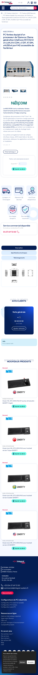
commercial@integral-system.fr (16, 588)
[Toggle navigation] (3, 8)
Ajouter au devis (20, 169)
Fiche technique (10, 152)
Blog (2, 642)
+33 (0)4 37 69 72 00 (12, 585)
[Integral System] (6, 2)
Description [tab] (19, 248)
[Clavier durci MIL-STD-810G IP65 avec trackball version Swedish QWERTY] (19, 478)
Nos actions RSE (6, 640)
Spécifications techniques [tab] (19, 253)
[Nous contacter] (35, 2)
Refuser (22, 662)
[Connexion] (28, 3)
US (19, 2)
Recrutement (5, 638)
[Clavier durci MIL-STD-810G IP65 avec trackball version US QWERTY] (19, 525)
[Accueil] (1, 13)
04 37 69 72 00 (9, 232)
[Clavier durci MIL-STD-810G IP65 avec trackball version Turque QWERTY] (19, 430)
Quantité (14, 164)
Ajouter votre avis (19, 328)
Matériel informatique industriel (11, 616)
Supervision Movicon (7, 618)
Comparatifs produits (7, 625)
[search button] (35, 8)
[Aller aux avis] (7, 97)
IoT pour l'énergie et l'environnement (12, 622)
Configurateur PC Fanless (9, 605)
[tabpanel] (19, 274)
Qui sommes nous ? (7, 634)
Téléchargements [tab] (19, 258)
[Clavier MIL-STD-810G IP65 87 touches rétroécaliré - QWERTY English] (19, 383)
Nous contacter (7, 593)
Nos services (5, 636)
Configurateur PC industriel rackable (12, 603)
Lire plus (6, 145)
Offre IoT (4, 620)
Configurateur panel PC (8, 607)
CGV (2, 644)
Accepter (31, 662)
